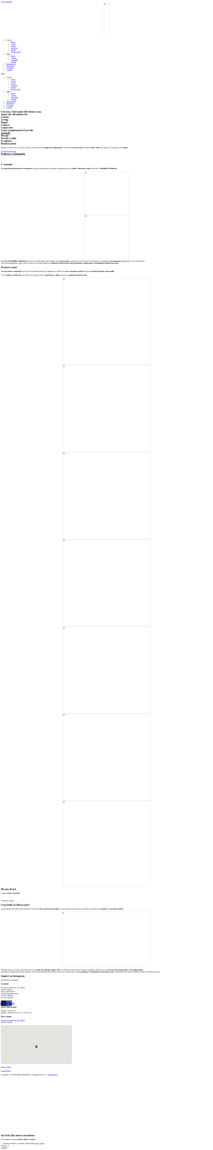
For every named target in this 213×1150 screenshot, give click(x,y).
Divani (13, 50)
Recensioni (10, 66)
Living (13, 46)
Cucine (13, 44)
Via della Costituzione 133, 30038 (13, 1020)
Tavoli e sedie (16, 52)
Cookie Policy (6, 1071)
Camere (13, 58)
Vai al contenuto (6, 2)
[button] (106, 74)
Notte (8, 54)
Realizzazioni (11, 64)
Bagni (13, 42)
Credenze (14, 48)
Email (3, 1145)
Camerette (14, 60)
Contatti (9, 70)
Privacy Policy (6, 1067)
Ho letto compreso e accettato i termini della (24, 1143)
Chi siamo (10, 68)
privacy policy (40, 1143)
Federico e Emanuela (13, 153)
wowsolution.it (52, 1075)
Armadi (13, 62)
